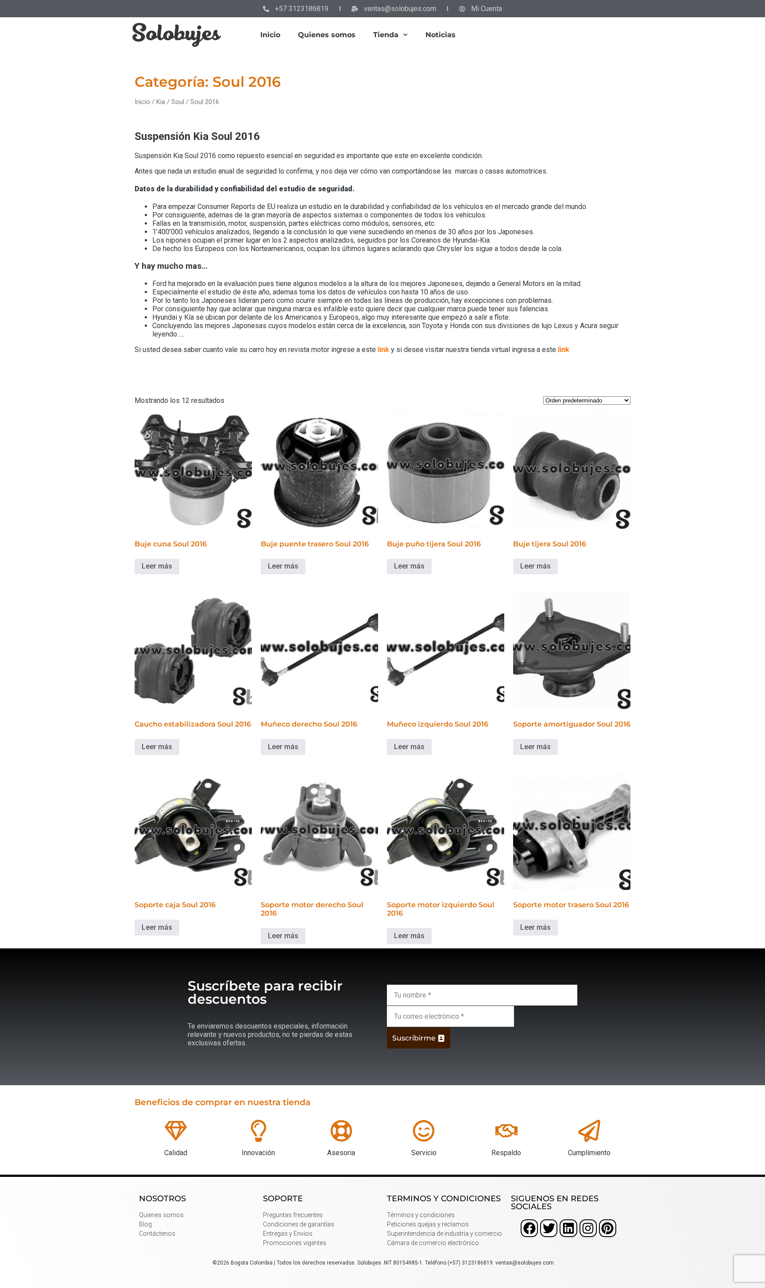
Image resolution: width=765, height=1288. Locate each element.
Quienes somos (326, 35)
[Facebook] (529, 1228)
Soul (177, 102)
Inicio (270, 35)
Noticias (440, 35)
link (383, 349)
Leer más (157, 566)
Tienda (385, 35)
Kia (160, 102)
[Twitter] (548, 1228)
